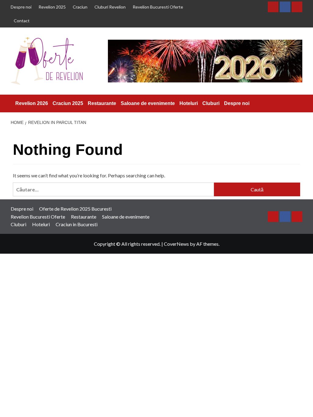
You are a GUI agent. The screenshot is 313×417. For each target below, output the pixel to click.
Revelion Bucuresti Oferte (158, 6)
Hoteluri (188, 103)
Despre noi (21, 6)
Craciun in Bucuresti (77, 224)
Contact (22, 20)
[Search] (299, 103)
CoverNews (176, 244)
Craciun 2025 (68, 103)
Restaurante (102, 103)
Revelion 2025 (52, 6)
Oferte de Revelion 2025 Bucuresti (75, 209)
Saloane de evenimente (148, 103)
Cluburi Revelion (110, 6)
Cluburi (210, 103)
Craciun (80, 6)
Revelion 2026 (31, 103)
